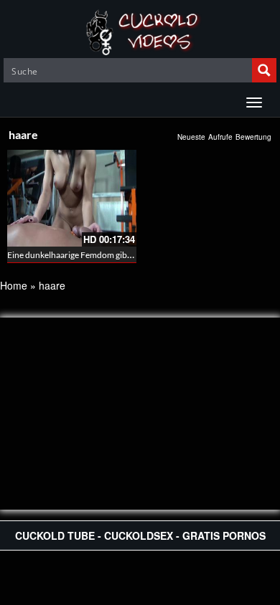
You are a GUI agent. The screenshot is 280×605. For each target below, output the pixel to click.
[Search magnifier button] (264, 70)
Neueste (191, 137)
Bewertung (253, 137)
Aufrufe (220, 137)
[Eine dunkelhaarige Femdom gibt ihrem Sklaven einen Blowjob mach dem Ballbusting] (71, 198)
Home (13, 285)
